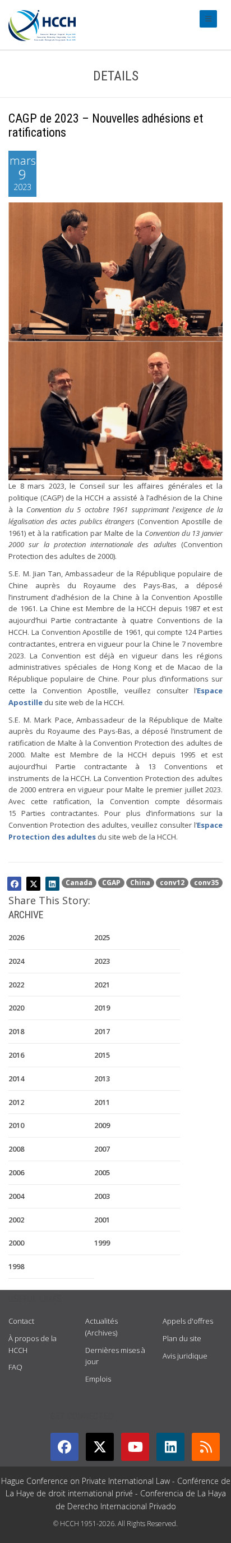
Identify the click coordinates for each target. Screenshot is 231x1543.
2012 (16, 1102)
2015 (102, 1055)
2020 (16, 1008)
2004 (16, 1196)
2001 (102, 1220)
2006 (16, 1172)
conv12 (172, 882)
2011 (102, 1102)
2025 (102, 937)
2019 (102, 1008)
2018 (16, 1031)
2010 (16, 1125)
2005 (102, 1172)
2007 (102, 1149)
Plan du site (182, 1338)
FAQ (15, 1367)
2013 (102, 1078)
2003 (102, 1196)
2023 (102, 961)
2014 (16, 1078)
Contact (21, 1321)
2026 (16, 937)
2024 (16, 961)
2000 (16, 1243)
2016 (16, 1055)
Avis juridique (185, 1356)
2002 (16, 1220)
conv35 (206, 882)
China (140, 882)
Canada (79, 882)
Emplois (98, 1379)
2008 (16, 1149)
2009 (102, 1125)
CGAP (111, 882)
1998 (16, 1266)
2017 (102, 1031)
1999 (102, 1243)
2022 (16, 985)
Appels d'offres (188, 1321)
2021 (102, 985)
